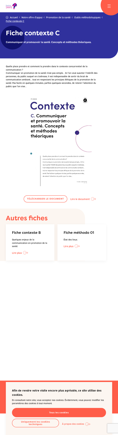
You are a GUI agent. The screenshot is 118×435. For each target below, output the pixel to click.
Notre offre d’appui (32, 17)
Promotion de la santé (58, 17)
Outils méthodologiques (87, 17)
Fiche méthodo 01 (79, 232)
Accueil (14, 17)
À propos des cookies (73, 423)
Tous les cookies (59, 412)
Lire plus (17, 252)
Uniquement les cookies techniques (35, 423)
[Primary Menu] (109, 6)
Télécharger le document (45, 198)
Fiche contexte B (26, 232)
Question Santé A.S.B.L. (11, 6)
